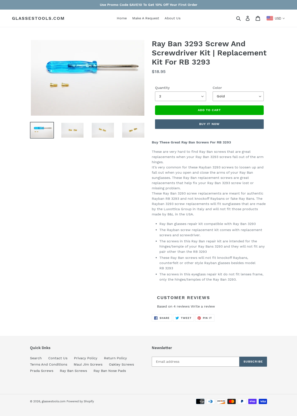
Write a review (203, 306)
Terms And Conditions (48, 364)
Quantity (162, 88)
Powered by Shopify (80, 401)
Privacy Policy (85, 358)
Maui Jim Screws (88, 364)
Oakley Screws (121, 364)
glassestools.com (38, 18)
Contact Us (57, 358)
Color (217, 88)
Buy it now (209, 124)
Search (36, 358)
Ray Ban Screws (73, 371)
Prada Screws (41, 371)
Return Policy (115, 358)
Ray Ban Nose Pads (109, 371)
